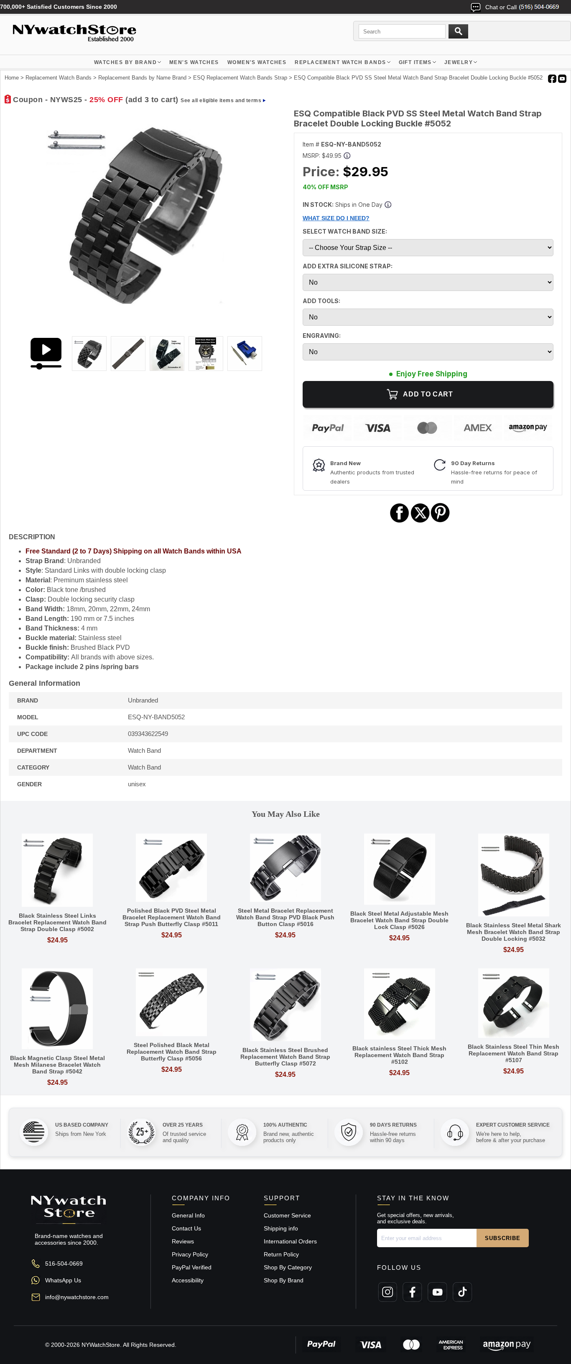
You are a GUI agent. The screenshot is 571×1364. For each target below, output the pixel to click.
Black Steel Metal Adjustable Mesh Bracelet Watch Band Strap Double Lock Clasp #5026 (399, 920)
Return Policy (281, 1254)
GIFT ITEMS (415, 62)
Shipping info (281, 1228)
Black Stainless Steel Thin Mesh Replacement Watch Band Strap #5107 (513, 1053)
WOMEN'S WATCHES (257, 62)
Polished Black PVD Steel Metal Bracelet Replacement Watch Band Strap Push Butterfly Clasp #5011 (171, 917)
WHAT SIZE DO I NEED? (336, 218)
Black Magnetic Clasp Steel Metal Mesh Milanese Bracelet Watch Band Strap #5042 (57, 1065)
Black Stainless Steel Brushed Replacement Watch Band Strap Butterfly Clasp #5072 (285, 1057)
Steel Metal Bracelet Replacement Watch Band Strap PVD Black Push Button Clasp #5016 (285, 917)
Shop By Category (288, 1267)
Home (12, 78)
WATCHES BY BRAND (125, 62)
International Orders (290, 1241)
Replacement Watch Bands (340, 62)
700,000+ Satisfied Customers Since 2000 (58, 6)
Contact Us (186, 1228)
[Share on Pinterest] (440, 521)
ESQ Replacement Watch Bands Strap (240, 78)
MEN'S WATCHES (194, 62)
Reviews (183, 1241)
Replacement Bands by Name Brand (142, 78)
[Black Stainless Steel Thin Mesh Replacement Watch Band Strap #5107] (513, 1003)
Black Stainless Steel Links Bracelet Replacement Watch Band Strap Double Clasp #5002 (57, 922)
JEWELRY (458, 62)
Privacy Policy (190, 1254)
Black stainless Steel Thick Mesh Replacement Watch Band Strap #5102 (399, 1055)
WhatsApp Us (63, 1280)
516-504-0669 (64, 1263)
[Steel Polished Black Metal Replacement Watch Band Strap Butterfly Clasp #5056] (171, 1002)
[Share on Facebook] (399, 521)
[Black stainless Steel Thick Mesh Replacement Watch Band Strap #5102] (399, 1004)
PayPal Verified (192, 1267)
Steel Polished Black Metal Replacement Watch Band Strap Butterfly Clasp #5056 (172, 1052)
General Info (188, 1215)
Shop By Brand (283, 1280)
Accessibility (188, 1280)
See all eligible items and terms (221, 100)
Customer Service (287, 1215)
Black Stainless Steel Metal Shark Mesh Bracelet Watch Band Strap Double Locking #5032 (513, 932)
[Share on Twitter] (420, 521)
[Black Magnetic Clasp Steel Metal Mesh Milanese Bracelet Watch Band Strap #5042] (57, 1009)
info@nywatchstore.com (77, 1297)
